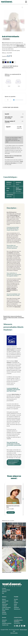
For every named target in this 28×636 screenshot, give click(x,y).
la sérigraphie (13, 288)
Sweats (15, 604)
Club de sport (5, 604)
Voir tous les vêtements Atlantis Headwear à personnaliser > (13, 462)
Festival (3, 610)
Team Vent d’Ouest (6, 589)
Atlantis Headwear (20, 45)
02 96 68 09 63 (17, 623)
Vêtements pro (17, 609)
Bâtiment (4, 599)
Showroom (4, 591)
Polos (15, 600)
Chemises (16, 602)
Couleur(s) (4, 59)
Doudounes (16, 607)
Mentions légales (23, 629)
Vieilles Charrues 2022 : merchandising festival (11, 572)
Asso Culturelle (5, 600)
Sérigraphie (4, 620)
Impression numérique (6, 623)
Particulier (4, 612)
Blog (3, 593)
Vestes (15, 605)
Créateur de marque (6, 607)
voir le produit (11, 512)
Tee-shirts (16, 599)
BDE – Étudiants (5, 609)
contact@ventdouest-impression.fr (18, 621)
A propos (4, 588)
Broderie (4, 621)
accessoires (10, 252)
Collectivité (4, 605)
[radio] (3, 62)
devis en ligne (17, 306)
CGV (14, 631)
